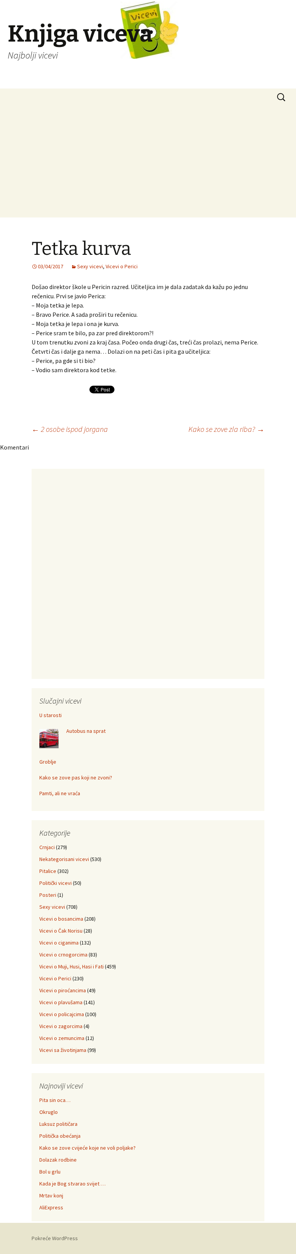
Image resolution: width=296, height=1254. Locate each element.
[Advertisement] (148, 163)
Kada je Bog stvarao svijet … (72, 1183)
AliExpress (51, 1207)
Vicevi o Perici (122, 266)
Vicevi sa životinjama (62, 1050)
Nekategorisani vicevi (64, 859)
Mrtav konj (51, 1195)
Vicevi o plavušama (60, 1002)
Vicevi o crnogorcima (63, 954)
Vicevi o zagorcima (60, 1026)
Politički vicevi (55, 882)
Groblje (47, 761)
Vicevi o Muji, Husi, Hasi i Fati (71, 966)
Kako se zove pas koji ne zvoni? (75, 777)
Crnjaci (47, 847)
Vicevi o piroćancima (62, 990)
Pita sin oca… (55, 1100)
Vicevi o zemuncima (61, 1038)
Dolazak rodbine (58, 1159)
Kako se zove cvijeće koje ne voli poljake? (87, 1147)
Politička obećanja (60, 1135)
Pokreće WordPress (55, 1238)
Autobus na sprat (86, 730)
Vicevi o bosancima (61, 918)
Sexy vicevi (90, 266)
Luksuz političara (58, 1123)
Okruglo (48, 1112)
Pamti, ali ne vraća (59, 793)
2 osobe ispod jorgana (70, 429)
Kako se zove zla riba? (226, 429)
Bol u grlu (50, 1171)
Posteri (47, 894)
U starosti (50, 715)
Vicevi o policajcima (61, 1014)
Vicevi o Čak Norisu (60, 930)
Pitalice (47, 871)
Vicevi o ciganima (59, 942)
